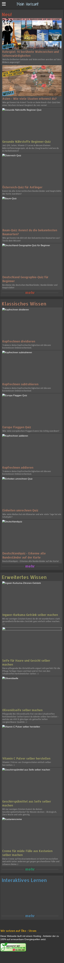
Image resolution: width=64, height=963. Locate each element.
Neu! (7, 14)
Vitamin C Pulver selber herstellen (26, 758)
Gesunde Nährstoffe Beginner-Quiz (26, 141)
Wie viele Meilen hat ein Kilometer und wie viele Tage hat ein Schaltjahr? (31, 515)
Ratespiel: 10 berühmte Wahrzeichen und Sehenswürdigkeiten (30, 53)
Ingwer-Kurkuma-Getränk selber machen (30, 615)
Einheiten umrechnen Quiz (20, 510)
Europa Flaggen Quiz (16, 427)
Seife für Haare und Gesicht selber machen (26, 662)
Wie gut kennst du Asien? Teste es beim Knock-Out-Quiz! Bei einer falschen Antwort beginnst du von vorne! (31, 103)
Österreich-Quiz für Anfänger (22, 187)
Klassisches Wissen (24, 304)
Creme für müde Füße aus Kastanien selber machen (27, 853)
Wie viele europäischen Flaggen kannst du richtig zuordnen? (30, 431)
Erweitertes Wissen (24, 577)
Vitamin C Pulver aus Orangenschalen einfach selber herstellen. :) (26, 763)
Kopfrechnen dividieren (18, 341)
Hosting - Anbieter (42, 936)
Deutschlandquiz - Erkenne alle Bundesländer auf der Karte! (30, 561)
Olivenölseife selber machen (22, 710)
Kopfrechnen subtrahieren (20, 384)
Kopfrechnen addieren (17, 467)
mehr (30, 292)
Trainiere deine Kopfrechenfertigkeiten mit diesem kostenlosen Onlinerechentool (26, 389)
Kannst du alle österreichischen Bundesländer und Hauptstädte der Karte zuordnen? (31, 192)
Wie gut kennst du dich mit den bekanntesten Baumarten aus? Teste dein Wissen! (31, 239)
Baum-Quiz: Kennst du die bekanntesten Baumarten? (29, 232)
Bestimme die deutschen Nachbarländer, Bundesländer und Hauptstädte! (29, 286)
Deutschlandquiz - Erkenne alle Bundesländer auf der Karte (24, 555)
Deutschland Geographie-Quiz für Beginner (25, 279)
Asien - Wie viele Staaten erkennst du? (29, 98)
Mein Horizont (28, 3)
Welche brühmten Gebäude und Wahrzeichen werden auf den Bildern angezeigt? (31, 60)
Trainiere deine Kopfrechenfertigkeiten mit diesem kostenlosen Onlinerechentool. (26, 346)
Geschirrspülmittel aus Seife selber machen (26, 803)
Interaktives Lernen (24, 880)
